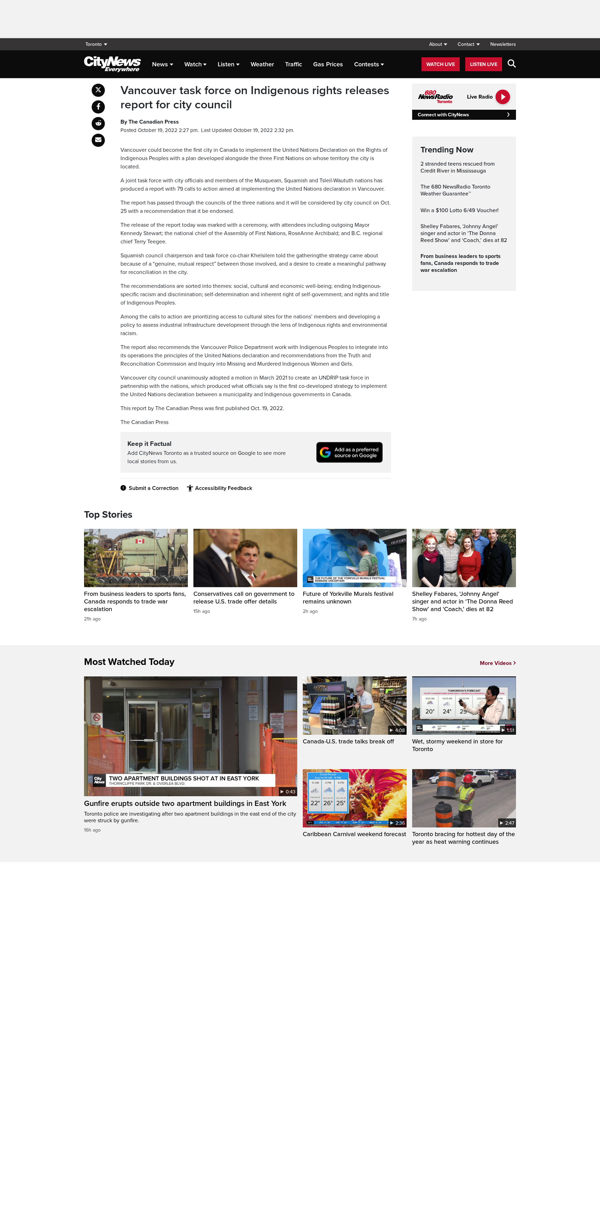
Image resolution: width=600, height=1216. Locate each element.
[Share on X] (98, 90)
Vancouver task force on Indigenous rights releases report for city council (254, 98)
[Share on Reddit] (98, 123)
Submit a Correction (153, 488)
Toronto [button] (93, 44)
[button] (438, 44)
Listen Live (483, 64)
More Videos (496, 663)
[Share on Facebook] (98, 107)
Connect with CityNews (443, 115)
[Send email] (98, 140)
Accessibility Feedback (223, 488)
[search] (512, 64)
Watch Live (440, 64)
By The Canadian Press (149, 121)
